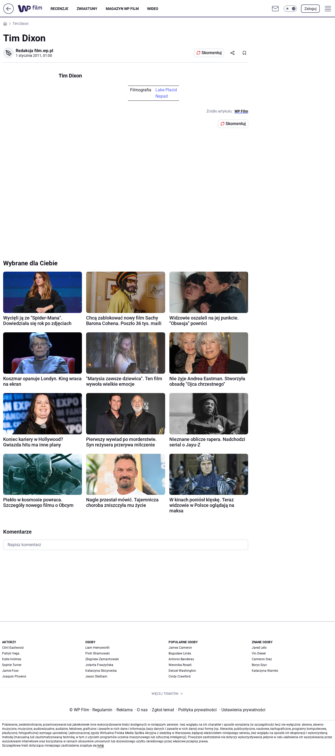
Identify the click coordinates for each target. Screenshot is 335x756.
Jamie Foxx (10, 671)
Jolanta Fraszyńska (99, 665)
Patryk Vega (10, 653)
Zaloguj (310, 9)
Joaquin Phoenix (14, 676)
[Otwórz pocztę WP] (275, 8)
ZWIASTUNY (87, 9)
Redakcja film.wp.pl (34, 50)
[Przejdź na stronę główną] (8, 12)
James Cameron (180, 647)
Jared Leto (259, 647)
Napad (161, 96)
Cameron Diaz (262, 659)
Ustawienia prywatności (242, 709)
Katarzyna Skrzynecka (101, 671)
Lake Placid (166, 89)
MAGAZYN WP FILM (122, 9)
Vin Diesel (259, 653)
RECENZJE (59, 9)
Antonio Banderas (181, 659)
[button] (290, 8)
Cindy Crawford (180, 676)
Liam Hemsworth (97, 647)
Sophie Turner (11, 665)
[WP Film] (34, 8)
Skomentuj (212, 52)
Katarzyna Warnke (265, 671)
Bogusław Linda (180, 653)
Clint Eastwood (13, 647)
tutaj (100, 745)
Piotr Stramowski (97, 653)
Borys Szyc (259, 665)
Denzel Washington (182, 671)
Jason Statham (96, 676)
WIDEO (152, 9)
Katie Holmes (11, 659)
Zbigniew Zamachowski (102, 659)
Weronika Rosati (180, 665)
